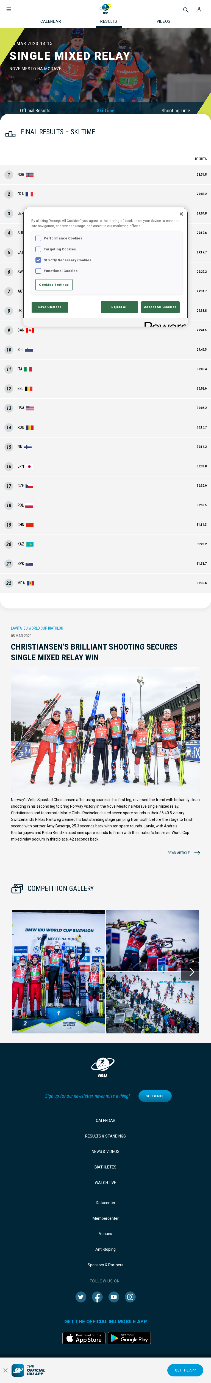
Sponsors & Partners (105, 1265)
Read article (179, 853)
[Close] (181, 214)
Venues (105, 1233)
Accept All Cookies (160, 307)
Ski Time (105, 110)
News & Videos (106, 1151)
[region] (105, 267)
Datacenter (105, 1203)
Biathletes (105, 1167)
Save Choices (50, 307)
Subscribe (155, 1096)
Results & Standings (105, 1136)
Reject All (119, 307)
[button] (8, 7)
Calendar (105, 1120)
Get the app (185, 1370)
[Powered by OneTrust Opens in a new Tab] (164, 323)
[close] (5, 1370)
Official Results (35, 110)
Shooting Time (176, 110)
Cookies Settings (54, 285)
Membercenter (106, 1218)
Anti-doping (105, 1249)
